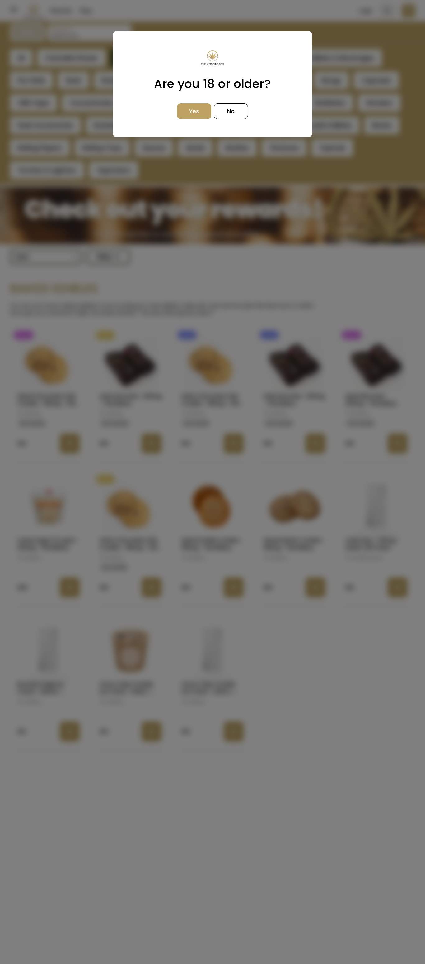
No (231, 111)
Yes (194, 111)
